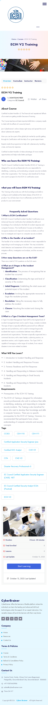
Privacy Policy (8, 664)
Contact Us (7, 640)
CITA (6, 458)
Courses (20, 39)
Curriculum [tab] (17, 81)
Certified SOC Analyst (12, 450)
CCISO (7, 433)
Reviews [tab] (38, 81)
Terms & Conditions (10, 657)
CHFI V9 (32, 450)
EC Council (20, 100)
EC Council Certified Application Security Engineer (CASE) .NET (24, 476)
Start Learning (24, 566)
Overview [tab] (7, 81)
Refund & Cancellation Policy (13, 660)
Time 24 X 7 (8, 691)
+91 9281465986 (10, 683)
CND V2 (18, 458)
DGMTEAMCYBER (16, 98)
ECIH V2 (7, 497)
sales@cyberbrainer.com (13, 687)
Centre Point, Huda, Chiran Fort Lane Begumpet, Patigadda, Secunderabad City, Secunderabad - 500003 (25, 678)
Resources (6, 636)
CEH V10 (21, 433)
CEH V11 (35, 433)
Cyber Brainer (21, 700)
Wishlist (34, 99)
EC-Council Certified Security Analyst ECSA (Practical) (21, 487)
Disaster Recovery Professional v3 (17, 466)
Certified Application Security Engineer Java (21, 442)
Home (14, 39)
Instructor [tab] (28, 81)
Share (44, 99)
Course (5, 653)
